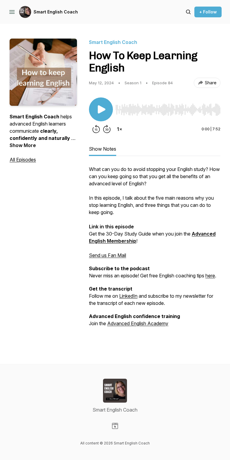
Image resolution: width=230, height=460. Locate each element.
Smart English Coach (56, 11)
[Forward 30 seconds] (107, 129)
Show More (23, 145)
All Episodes (23, 160)
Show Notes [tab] (102, 149)
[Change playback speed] (119, 129)
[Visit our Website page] (115, 426)
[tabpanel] (154, 253)
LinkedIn (128, 296)
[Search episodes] (188, 12)
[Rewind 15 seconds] (96, 129)
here (210, 276)
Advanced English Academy (137, 323)
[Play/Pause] (101, 109)
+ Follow (208, 11)
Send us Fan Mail (107, 255)
